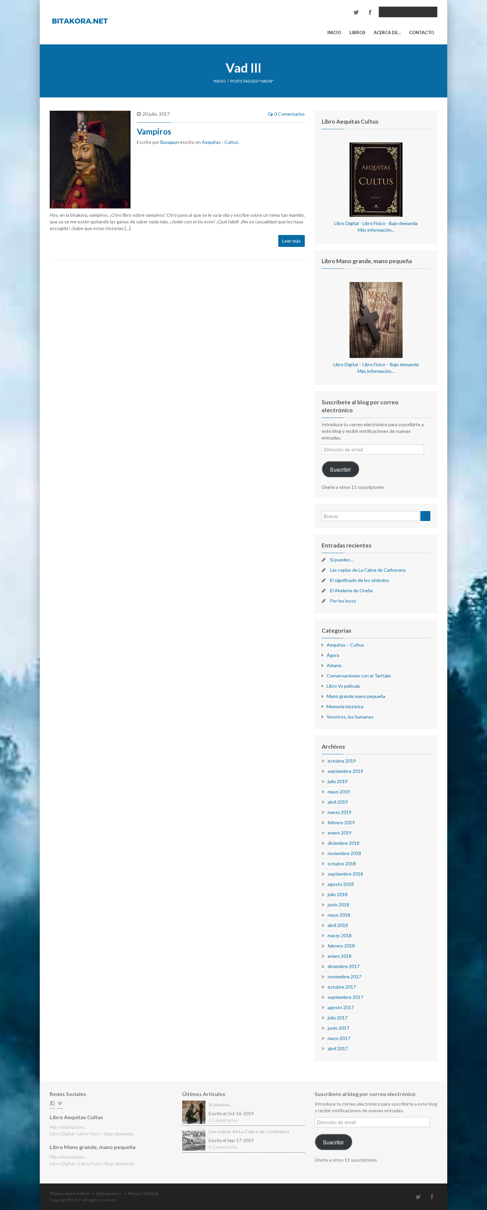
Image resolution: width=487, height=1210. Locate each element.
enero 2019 (340, 832)
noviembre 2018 (344, 853)
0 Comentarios (289, 114)
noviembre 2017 (344, 976)
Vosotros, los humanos (350, 717)
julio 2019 (338, 781)
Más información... (376, 230)
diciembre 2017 (343, 966)
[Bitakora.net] (80, 20)
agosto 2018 (341, 884)
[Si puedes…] (193, 1112)
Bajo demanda (403, 223)
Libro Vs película (343, 686)
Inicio (334, 32)
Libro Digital (346, 223)
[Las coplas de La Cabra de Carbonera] (193, 1138)
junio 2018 (338, 904)
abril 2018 (338, 925)
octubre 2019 (342, 761)
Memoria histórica (345, 706)
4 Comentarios (223, 1147)
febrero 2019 (341, 822)
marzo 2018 (340, 935)
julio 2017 (338, 1017)
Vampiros (154, 131)
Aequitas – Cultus (345, 645)
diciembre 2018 (343, 843)
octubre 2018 (342, 863)
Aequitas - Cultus (220, 142)
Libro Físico (373, 223)
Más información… (376, 371)
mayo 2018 (339, 915)
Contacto (421, 32)
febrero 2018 (341, 946)
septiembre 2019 (345, 771)
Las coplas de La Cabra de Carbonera (368, 570)
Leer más (291, 241)
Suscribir (340, 469)
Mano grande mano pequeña (356, 696)
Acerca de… (387, 32)
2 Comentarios (223, 1120)
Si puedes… (341, 559)
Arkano (334, 665)
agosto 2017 (341, 1007)
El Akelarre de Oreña (351, 590)
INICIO (220, 81)
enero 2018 (340, 956)
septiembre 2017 (345, 997)
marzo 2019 (340, 812)
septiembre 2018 (345, 874)
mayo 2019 (339, 791)
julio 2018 (338, 894)
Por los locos (343, 601)
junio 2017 (338, 1028)
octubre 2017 (342, 987)
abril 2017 (338, 1048)
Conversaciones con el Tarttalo (359, 675)
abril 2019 (338, 802)
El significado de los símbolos (359, 580)
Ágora (333, 655)
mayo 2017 (339, 1038)
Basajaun (169, 142)
